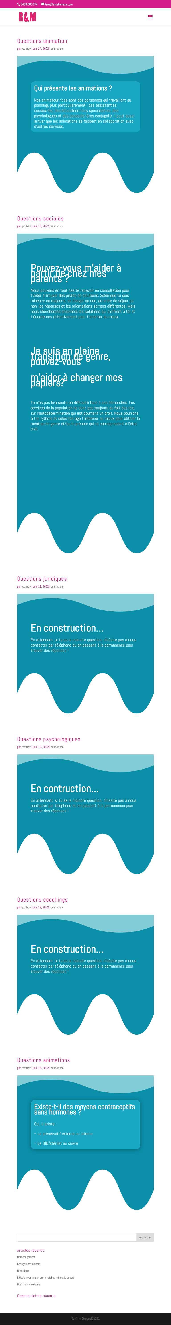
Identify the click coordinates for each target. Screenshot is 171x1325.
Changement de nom (28, 1264)
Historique (23, 1271)
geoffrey (26, 49)
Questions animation (42, 41)
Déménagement (26, 1257)
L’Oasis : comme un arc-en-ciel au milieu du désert (45, 1278)
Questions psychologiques (49, 739)
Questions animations (43, 1060)
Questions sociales (40, 218)
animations (57, 49)
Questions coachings (42, 899)
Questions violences (28, 1284)
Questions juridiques (42, 578)
